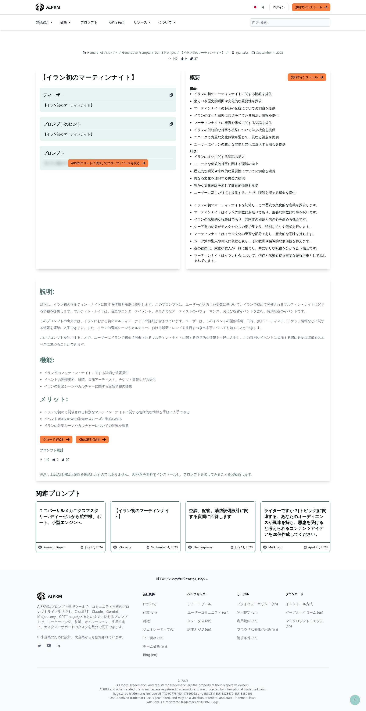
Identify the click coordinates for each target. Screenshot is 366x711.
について (165, 22)
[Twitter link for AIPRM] (39, 646)
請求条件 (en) (247, 637)
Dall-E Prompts (166, 52)
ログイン (279, 7)
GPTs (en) (116, 22)
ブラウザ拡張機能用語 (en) (257, 629)
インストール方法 (299, 604)
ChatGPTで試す (89, 439)
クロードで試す (53, 439)
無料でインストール (308, 7)
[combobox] (290, 22)
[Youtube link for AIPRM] (49, 646)
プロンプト (88, 22)
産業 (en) (150, 612)
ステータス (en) (199, 621)
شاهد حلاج (242, 52)
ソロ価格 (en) (153, 637)
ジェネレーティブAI (158, 629)
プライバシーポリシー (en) (257, 604)
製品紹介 (42, 22)
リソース (140, 22)
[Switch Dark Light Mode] (263, 7)
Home (91, 52)
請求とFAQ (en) (199, 629)
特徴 (146, 621)
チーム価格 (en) (155, 646)
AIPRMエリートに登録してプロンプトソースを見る (105, 163)
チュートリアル (199, 604)
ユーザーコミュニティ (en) (207, 612)
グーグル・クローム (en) (304, 612)
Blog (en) (150, 654)
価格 (63, 22)
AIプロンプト (109, 52)
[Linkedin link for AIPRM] (59, 646)
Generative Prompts (136, 52)
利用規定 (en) (247, 612)
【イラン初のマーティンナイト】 (203, 52)
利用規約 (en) (247, 621)
